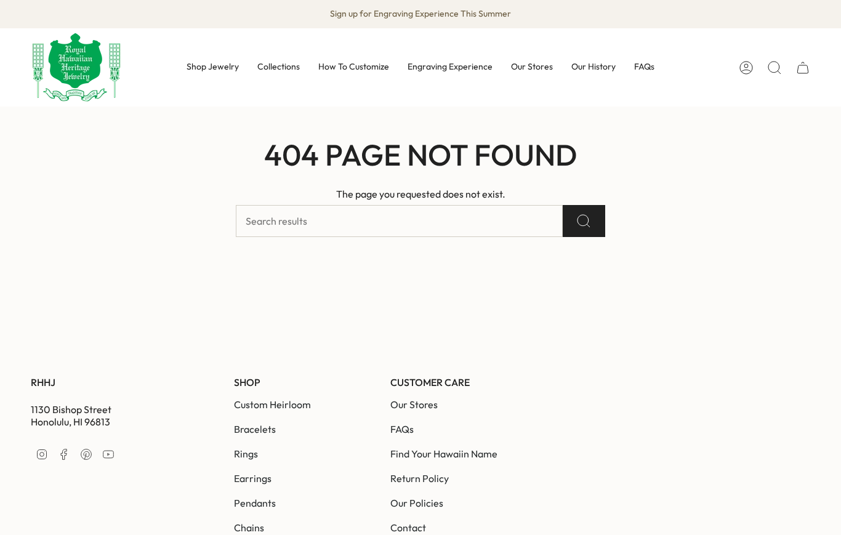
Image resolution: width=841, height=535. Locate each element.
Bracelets (255, 429)
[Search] (584, 221)
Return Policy (419, 478)
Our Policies (416, 503)
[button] (212, 67)
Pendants (255, 503)
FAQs (402, 429)
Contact (408, 527)
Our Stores (414, 404)
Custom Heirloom (272, 404)
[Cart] (803, 67)
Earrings (253, 478)
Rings (246, 454)
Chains (249, 527)
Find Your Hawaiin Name (443, 454)
